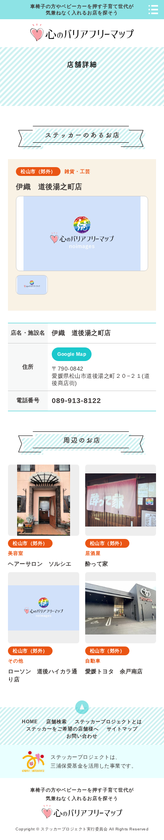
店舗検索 (56, 721)
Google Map (71, 354)
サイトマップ (122, 729)
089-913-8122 (76, 401)
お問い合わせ (82, 736)
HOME (30, 721)
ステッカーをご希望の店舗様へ (62, 729)
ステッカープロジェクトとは (108, 721)
